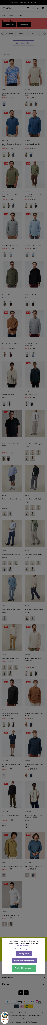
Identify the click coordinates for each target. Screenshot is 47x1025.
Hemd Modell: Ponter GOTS (33, 866)
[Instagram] (26, 992)
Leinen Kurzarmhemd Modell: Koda (34, 94)
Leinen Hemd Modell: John (10, 815)
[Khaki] (4, 875)
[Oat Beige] (26, 103)
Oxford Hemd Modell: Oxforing (11, 499)
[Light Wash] (4, 618)
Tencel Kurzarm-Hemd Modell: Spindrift (11, 94)
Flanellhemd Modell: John (10, 246)
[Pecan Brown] (26, 724)
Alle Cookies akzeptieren (24, 968)
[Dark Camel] (4, 354)
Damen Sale (9, 25)
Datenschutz (19, 949)
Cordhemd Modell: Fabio (10, 295)
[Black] (10, 303)
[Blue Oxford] (10, 513)
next (45, 33)
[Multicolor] (4, 403)
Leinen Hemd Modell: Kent (33, 144)
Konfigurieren (24, 954)
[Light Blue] (33, 254)
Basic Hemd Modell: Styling (33, 444)
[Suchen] (33, 8)
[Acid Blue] (4, 103)
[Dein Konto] (37, 8)
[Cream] (32, 563)
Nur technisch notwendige (24, 960)
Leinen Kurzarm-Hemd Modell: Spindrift (11, 444)
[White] (27, 452)
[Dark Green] (9, 403)
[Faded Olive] (8, 205)
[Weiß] (4, 924)
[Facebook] (20, 992)
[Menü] (28, 8)
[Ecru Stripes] (27, 826)
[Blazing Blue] (13, 154)
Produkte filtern (25, 43)
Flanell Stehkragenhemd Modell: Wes (32, 345)
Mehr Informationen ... (23, 945)
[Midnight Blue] (31, 724)
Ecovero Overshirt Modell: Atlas (12, 866)
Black (4, 826)
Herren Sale (24, 25)
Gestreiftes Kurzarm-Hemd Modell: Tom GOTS (33, 816)
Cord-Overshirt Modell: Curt (10, 344)
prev (2, 33)
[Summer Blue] (27, 458)
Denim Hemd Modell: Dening (11, 609)
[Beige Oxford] (4, 513)
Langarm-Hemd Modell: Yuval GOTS (34, 714)
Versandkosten (39, 1013)
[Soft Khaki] (38, 452)
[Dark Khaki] (4, 303)
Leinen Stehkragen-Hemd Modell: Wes (33, 196)
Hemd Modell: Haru (8, 395)
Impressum (28, 949)
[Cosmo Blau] (33, 875)
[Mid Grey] (4, 254)
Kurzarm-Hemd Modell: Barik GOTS (11, 765)
